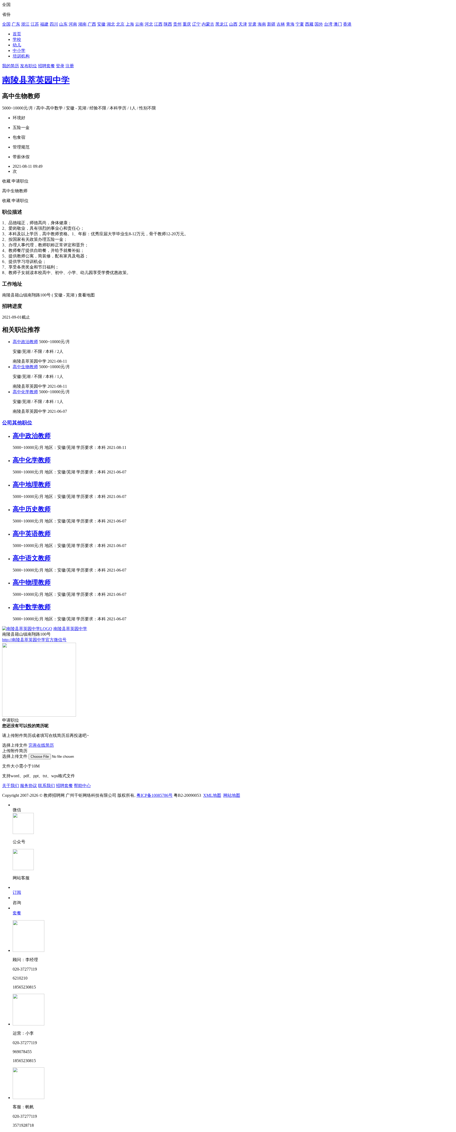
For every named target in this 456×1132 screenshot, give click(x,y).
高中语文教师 (32, 558)
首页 (17, 34)
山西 (233, 24)
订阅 (17, 892)
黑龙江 (221, 24)
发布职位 (28, 66)
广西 (92, 24)
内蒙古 (208, 24)
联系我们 (46, 785)
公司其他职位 (17, 422)
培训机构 (21, 56)
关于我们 (10, 785)
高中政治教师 (25, 341)
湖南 (82, 24)
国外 (319, 24)
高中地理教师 (32, 484)
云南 (139, 24)
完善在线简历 (41, 745)
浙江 (25, 24)
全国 (6, 24)
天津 (243, 24)
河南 (73, 24)
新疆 (271, 24)
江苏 (35, 24)
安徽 (101, 24)
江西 (158, 24)
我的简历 (10, 66)
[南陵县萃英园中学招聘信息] (27, 628)
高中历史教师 (32, 509)
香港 (347, 24)
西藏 (309, 24)
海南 (262, 24)
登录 (60, 66)
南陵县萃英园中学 (36, 80)
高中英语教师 (32, 533)
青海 (290, 24)
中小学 (19, 50)
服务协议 (28, 785)
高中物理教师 (32, 582)
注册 (69, 66)
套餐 (17, 913)
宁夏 (300, 24)
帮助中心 (82, 785)
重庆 (187, 24)
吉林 (281, 24)
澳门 (338, 24)
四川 (54, 24)
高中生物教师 (25, 366)
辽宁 (196, 24)
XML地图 (212, 795)
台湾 (328, 24)
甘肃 (252, 24)
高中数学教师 (32, 606)
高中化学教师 (25, 392)
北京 (120, 24)
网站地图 (231, 795)
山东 (63, 24)
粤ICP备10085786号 (154, 795)
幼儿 (17, 45)
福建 (44, 24)
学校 (17, 39)
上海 (130, 24)
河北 (149, 24)
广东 (16, 24)
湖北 (111, 24)
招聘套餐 (46, 66)
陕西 (168, 24)
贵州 (177, 24)
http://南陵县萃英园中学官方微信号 (34, 639)
